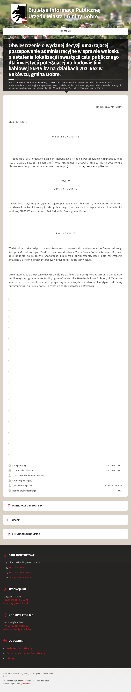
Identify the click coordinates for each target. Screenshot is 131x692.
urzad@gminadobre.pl (20, 577)
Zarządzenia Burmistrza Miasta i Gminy (25, 653)
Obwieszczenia (57, 82)
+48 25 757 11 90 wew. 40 (21, 572)
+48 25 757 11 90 (17, 567)
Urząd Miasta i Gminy (36, 82)
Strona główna (16, 82)
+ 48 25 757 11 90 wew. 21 (15, 600)
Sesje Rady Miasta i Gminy (19, 648)
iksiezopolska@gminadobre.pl (18, 629)
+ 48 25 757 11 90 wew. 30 (15, 626)
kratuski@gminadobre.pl (15, 603)
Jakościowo (26, 683)
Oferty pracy (12, 658)
